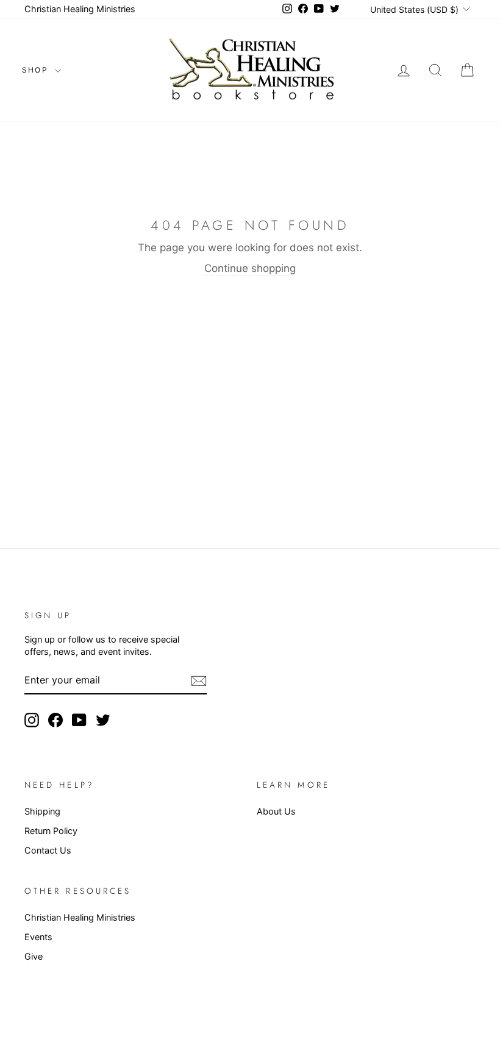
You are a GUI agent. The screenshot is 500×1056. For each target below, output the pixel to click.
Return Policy (50, 831)
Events (38, 937)
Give (33, 956)
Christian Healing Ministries (79, 9)
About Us (276, 811)
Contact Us (47, 850)
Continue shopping (250, 268)
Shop (37, 69)
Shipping (42, 811)
